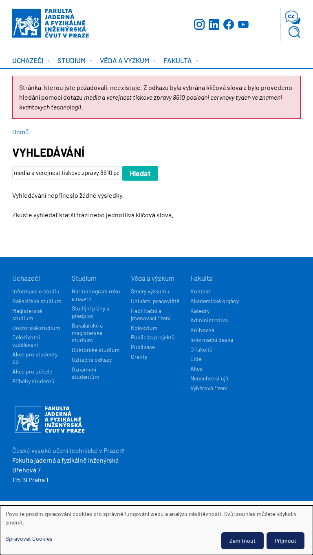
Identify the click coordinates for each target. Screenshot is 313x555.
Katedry (199, 310)
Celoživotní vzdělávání (26, 341)
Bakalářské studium (37, 300)
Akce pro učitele (32, 371)
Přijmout (285, 540)
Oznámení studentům (85, 373)
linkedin (214, 24)
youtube (243, 24)
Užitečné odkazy (92, 359)
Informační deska (211, 339)
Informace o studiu (36, 291)
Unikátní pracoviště (155, 300)
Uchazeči (26, 278)
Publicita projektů (153, 337)
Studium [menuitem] (69, 62)
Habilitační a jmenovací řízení (150, 314)
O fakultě (201, 349)
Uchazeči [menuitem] (25, 62)
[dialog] (156, 530)
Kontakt (200, 291)
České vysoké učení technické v (65, 450)
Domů (20, 131)
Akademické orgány (214, 300)
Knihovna (202, 329)
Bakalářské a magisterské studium (87, 332)
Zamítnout (242, 540)
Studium (84, 278)
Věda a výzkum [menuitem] (122, 62)
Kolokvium (144, 327)
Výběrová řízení (208, 388)
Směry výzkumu (150, 291)
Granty (139, 356)
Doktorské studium (36, 327)
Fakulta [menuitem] (175, 62)
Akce (196, 368)
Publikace (143, 346)
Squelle (293, 503)
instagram (199, 24)
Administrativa (209, 320)
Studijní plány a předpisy (90, 312)
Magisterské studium (27, 314)
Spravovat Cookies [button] (29, 538)
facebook (228, 24)
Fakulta (201, 278)
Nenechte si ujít (209, 378)
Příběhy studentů (33, 381)
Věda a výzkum (152, 278)
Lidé (195, 358)
